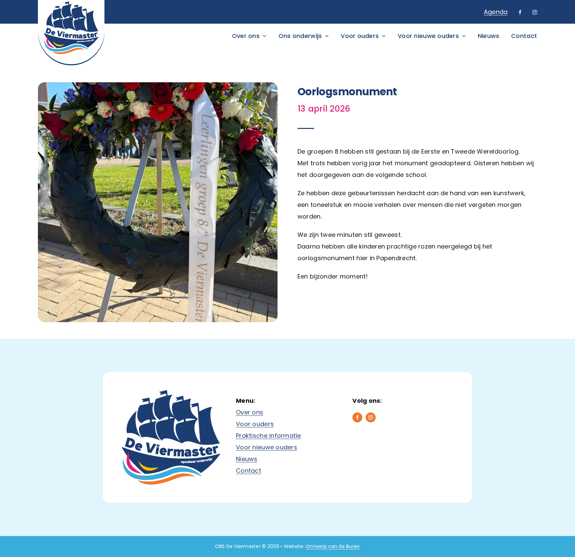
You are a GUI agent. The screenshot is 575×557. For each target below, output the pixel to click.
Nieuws (247, 459)
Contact (248, 470)
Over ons (249, 412)
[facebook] (520, 12)
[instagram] (534, 12)
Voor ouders (255, 424)
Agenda (496, 12)
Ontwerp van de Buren (333, 546)
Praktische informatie (268, 435)
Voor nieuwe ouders (266, 447)
